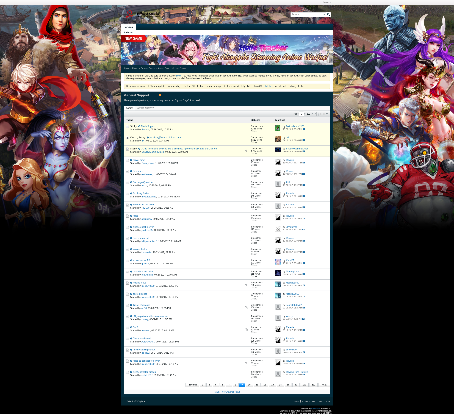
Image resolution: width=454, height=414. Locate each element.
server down (139, 160)
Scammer (138, 171)
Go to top (324, 401)
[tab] (129, 108)
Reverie (145, 129)
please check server (143, 227)
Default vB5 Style (134, 401)
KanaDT (290, 260)
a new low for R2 (141, 260)
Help (296, 401)
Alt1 (288, 182)
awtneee (146, 330)
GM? (135, 327)
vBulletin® (315, 409)
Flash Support (148, 126)
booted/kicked (140, 294)
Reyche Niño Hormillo (297, 372)
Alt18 (144, 308)
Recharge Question (143, 182)
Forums (128, 26)
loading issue (139, 282)
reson (144, 185)
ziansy (145, 319)
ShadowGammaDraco (153, 152)
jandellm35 (147, 230)
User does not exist (143, 271)
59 (296, 385)
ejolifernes (147, 174)
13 (272, 385)
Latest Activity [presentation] (145, 108)
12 (265, 385)
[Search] (328, 14)
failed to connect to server (146, 360)
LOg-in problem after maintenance (150, 316)
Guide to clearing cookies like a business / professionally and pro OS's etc (179, 148)
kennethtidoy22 (294, 305)
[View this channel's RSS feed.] (160, 95)
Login (326, 2)
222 (313, 385)
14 (280, 385)
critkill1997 (147, 375)
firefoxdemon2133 (295, 126)
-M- (143, 140)
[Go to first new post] (139, 126)
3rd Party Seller (141, 193)
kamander (146, 252)
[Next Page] (315, 114)
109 (304, 385)
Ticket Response (141, 305)
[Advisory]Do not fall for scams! (166, 137)
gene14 (145, 263)
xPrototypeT (292, 227)
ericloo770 (291, 349)
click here (269, 86)
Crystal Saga (163, 68)
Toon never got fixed (143, 204)
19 (288, 385)
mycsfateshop (149, 196)
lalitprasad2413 (149, 241)
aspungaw (147, 219)
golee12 (146, 352)
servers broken (140, 249)
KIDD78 (146, 207)
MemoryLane (292, 271)
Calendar (128, 32)
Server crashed (140, 238)
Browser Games (148, 68)
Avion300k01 (148, 341)
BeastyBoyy (148, 163)
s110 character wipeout (144, 372)
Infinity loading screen (144, 349)
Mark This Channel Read (227, 391)
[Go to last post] (304, 129)
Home (126, 68)
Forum (135, 68)
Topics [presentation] (129, 108)
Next (324, 385)
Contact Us (308, 401)
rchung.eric (147, 274)
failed (135, 215)
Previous (192, 385)
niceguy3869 (148, 286)
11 (257, 385)
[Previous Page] (312, 114)
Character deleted (142, 338)
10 (249, 385)
